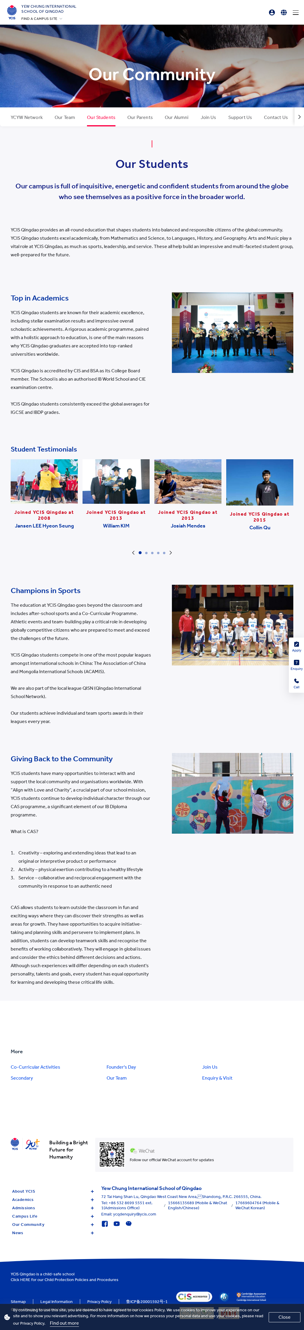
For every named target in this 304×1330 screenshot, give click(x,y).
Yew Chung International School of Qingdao (49, 9)
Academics (23, 1199)
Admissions (23, 1207)
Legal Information (56, 1301)
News (17, 1232)
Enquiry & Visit (217, 1078)
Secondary (22, 1078)
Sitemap (18, 1301)
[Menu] (295, 12)
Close (284, 1317)
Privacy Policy (99, 1301)
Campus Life (24, 1216)
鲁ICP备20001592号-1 (147, 1301)
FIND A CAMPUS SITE (39, 19)
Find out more (64, 1323)
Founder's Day (121, 1067)
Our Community (28, 1224)
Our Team (117, 1078)
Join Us (210, 1067)
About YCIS (23, 1191)
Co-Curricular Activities (35, 1067)
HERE (25, 1279)
